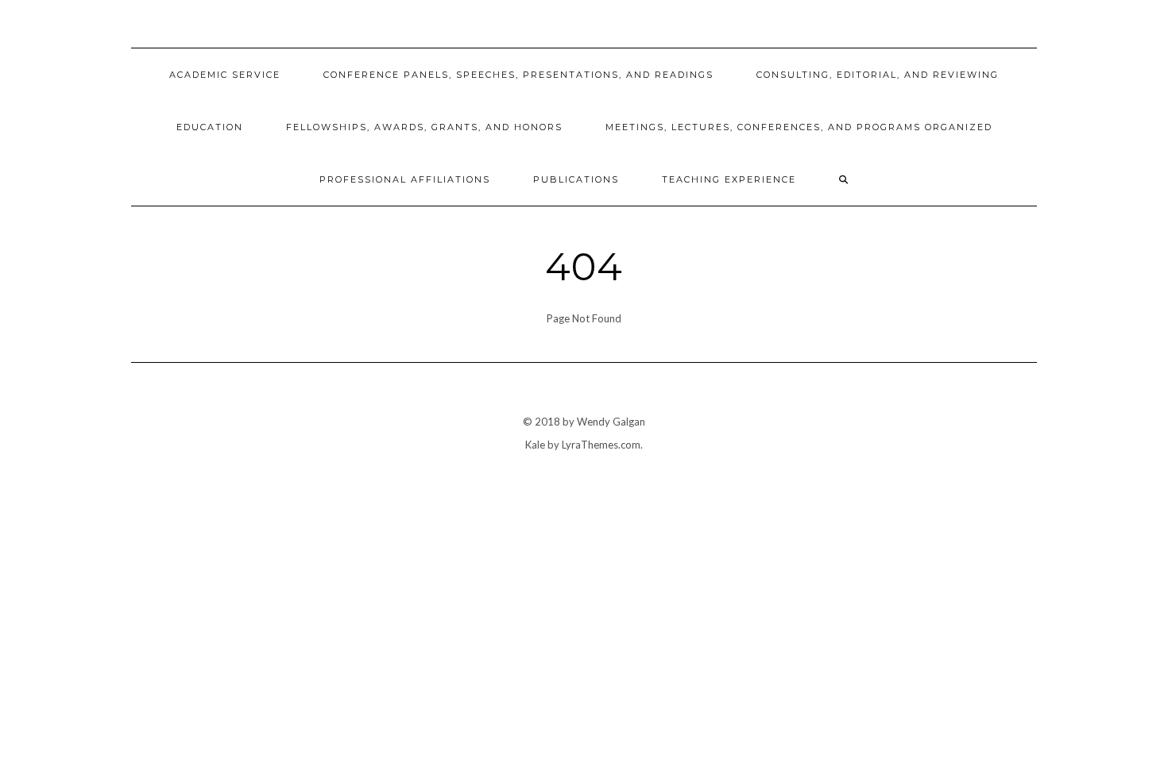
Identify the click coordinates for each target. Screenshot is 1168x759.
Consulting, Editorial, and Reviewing (877, 74)
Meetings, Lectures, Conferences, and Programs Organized (798, 127)
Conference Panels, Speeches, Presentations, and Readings (518, 74)
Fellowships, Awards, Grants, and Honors (424, 127)
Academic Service (224, 74)
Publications (576, 179)
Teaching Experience (729, 179)
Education (209, 127)
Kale (535, 444)
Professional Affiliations (404, 179)
